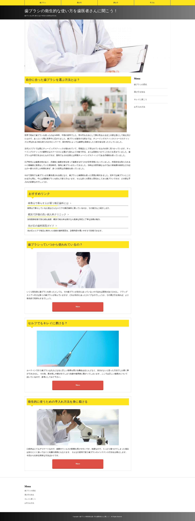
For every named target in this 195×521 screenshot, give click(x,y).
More (78, 307)
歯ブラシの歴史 (140, 85)
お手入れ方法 (139, 107)
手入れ (152, 3)
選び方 (79, 3)
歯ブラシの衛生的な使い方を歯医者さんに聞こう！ (71, 11)
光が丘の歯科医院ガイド (41, 225)
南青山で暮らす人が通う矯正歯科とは (48, 203)
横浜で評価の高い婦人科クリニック (47, 214)
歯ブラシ (43, 3)
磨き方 (115, 3)
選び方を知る (139, 92)
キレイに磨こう (140, 99)
